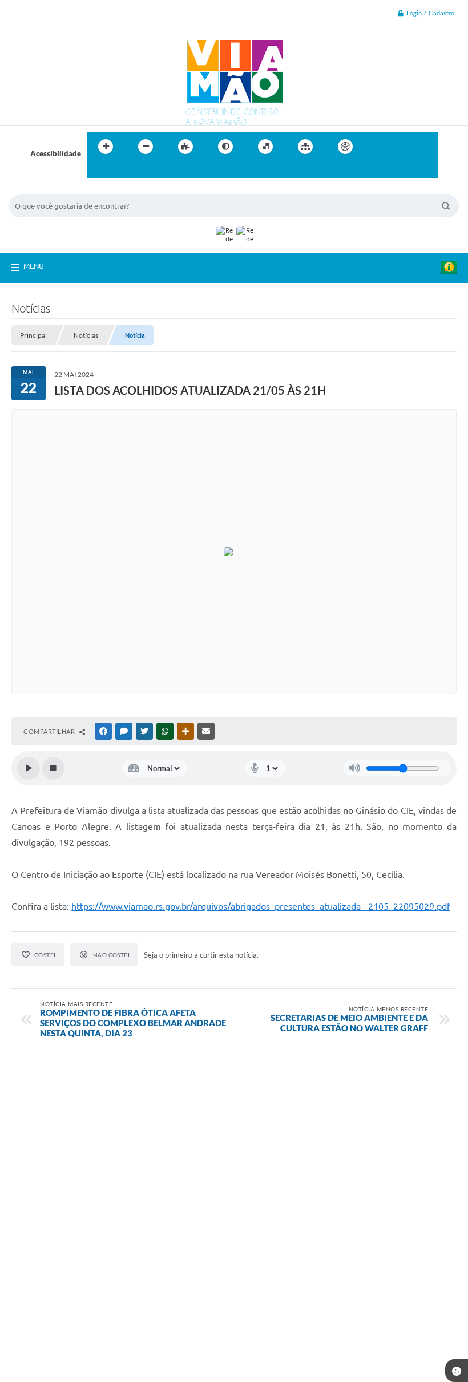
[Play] (28, 768)
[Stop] (53, 768)
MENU (33, 266)
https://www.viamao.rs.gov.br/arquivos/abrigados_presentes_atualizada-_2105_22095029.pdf (260, 906)
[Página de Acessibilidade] (345, 146)
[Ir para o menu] (403, 146)
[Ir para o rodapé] (123, 170)
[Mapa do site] (305, 146)
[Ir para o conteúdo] (377, 146)
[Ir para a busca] (98, 170)
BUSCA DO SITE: (42, 189)
